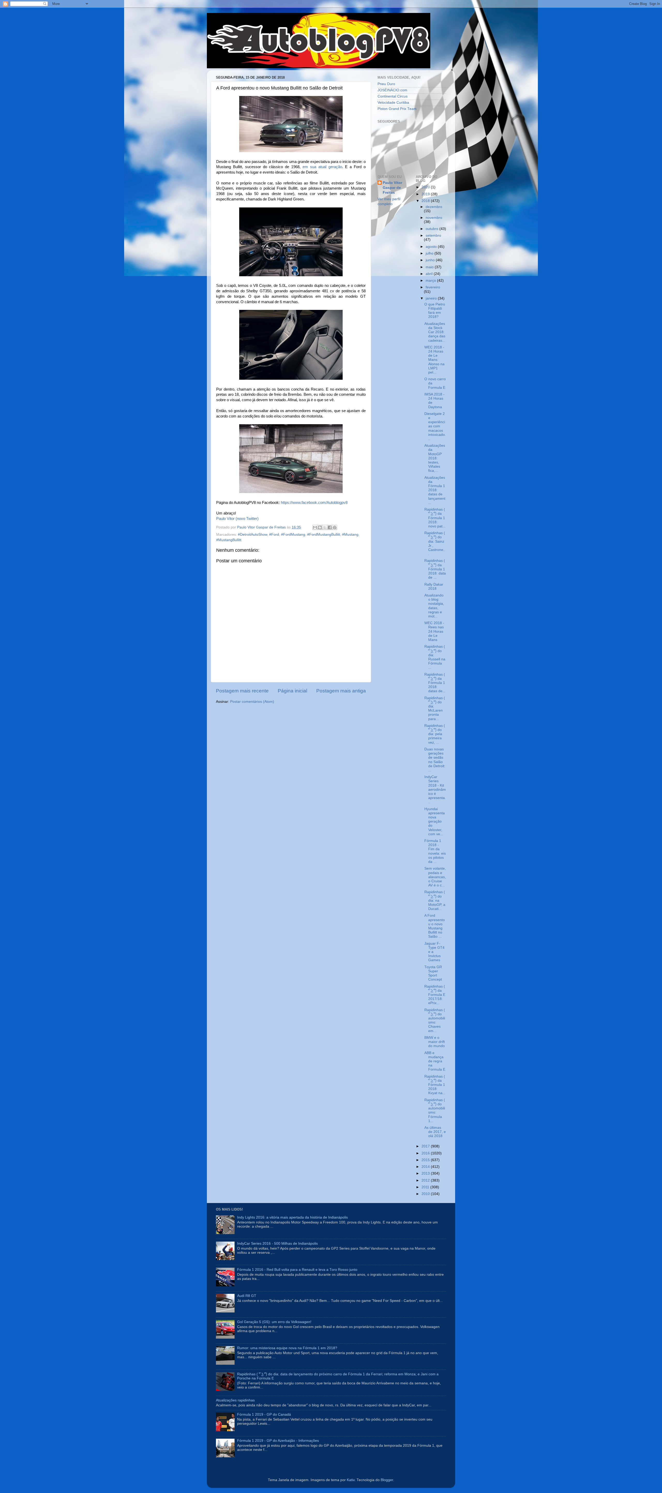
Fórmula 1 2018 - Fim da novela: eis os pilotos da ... (435, 851)
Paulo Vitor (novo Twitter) (237, 519)
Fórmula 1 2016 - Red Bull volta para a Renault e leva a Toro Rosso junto (297, 1270)
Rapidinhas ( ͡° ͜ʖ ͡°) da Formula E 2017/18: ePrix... (434, 994)
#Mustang (350, 534)
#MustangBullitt (228, 540)
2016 (426, 1153)
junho (431, 260)
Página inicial (292, 690)
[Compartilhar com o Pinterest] (334, 527)
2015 (426, 1160)
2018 (426, 201)
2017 (426, 1146)
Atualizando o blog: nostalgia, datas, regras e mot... (434, 605)
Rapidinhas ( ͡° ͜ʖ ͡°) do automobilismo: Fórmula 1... (434, 1110)
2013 (426, 1173)
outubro (432, 229)
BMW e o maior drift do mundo (434, 1042)
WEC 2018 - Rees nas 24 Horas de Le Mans (434, 631)
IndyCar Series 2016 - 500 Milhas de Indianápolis (277, 1243)
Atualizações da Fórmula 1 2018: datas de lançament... (434, 490)
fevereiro (433, 287)
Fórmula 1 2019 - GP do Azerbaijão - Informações (278, 1441)
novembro (434, 218)
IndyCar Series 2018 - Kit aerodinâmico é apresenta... (435, 789)
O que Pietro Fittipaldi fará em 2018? (434, 310)
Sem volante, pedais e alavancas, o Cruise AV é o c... (435, 877)
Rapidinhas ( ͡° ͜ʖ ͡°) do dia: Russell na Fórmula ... (434, 657)
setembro (433, 235)
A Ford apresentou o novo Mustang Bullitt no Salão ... (434, 926)
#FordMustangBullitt (323, 534)
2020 (426, 187)
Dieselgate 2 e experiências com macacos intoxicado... (435, 426)
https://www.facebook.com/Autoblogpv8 (314, 503)
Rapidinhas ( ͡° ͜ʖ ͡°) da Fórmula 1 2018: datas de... (435, 683)
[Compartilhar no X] (324, 527)
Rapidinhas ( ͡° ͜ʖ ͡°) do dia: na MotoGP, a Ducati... (434, 900)
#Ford (274, 534)
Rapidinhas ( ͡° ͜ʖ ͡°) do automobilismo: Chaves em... (434, 1020)
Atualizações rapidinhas (235, 1400)
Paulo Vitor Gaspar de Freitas (392, 188)
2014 (426, 1167)
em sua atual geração (322, 167)
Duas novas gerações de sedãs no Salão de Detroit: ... (434, 759)
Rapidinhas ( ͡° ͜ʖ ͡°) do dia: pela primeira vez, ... (434, 734)
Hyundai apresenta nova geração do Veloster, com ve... (434, 821)
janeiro (432, 298)
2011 (426, 1187)
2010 (426, 1194)
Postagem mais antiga (341, 690)
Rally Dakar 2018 (433, 587)
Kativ (351, 1480)
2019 (426, 194)
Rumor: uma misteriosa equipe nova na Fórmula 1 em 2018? (287, 1348)
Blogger (387, 1480)
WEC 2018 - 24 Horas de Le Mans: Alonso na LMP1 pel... (434, 359)
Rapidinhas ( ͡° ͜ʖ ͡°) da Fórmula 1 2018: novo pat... (435, 517)
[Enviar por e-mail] (315, 527)
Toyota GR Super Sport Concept (433, 973)
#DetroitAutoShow (252, 534)
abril (430, 274)
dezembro (434, 207)
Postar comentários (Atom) (252, 702)
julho (430, 253)
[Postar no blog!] (319, 527)
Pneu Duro (386, 84)
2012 (426, 1180)
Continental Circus (393, 96)
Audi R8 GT (246, 1296)
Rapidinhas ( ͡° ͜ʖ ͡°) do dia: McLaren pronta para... (434, 708)
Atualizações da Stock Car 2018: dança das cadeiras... (434, 332)
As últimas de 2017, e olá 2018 (435, 1132)
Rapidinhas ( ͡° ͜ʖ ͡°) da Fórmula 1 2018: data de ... (435, 569)
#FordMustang (293, 534)
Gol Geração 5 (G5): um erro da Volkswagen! (274, 1322)
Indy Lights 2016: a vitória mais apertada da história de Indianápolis (292, 1217)
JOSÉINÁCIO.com (392, 90)
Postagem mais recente (242, 690)
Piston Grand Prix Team (397, 109)
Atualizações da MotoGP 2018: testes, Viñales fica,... (434, 458)
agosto (432, 247)
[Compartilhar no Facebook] (329, 527)
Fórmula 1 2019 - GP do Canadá (264, 1414)
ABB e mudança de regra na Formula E (434, 1061)
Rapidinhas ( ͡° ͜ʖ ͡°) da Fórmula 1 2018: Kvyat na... (435, 1084)
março (431, 280)
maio (430, 267)
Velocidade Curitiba (393, 102)
